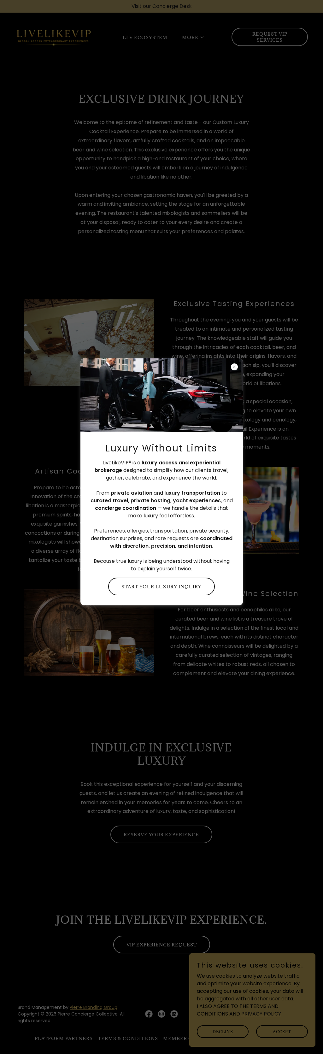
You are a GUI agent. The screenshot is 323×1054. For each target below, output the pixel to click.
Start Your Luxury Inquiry (161, 587)
